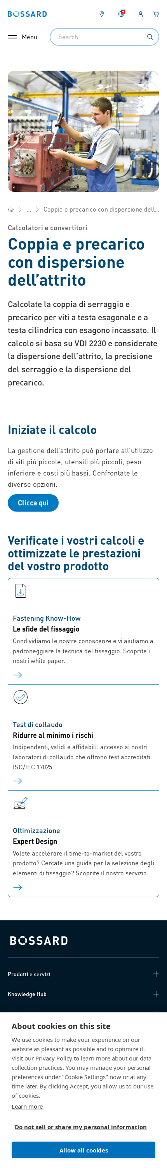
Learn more (27, 1106)
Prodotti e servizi (29, 973)
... (28, 209)
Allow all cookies (83, 1150)
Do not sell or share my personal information (80, 1127)
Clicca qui (33, 502)
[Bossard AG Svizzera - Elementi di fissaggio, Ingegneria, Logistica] (11, 209)
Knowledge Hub (27, 993)
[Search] (150, 37)
